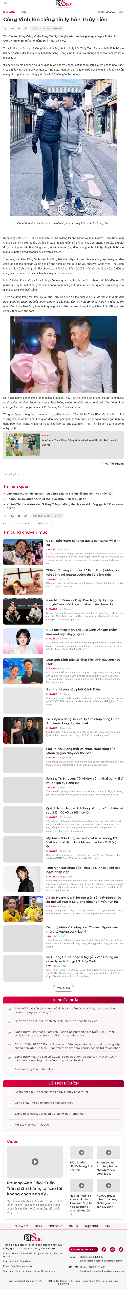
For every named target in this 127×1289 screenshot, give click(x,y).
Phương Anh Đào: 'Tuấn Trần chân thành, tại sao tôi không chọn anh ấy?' (34, 1188)
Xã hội (74, 1226)
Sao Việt (46, 435)
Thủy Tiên (43, 523)
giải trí (56, 1113)
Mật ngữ (91, 1226)
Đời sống (51, 668)
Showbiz (9, 11)
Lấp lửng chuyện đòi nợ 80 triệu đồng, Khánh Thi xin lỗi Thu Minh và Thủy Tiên (60, 493)
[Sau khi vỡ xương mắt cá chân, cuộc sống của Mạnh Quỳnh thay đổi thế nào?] (23, 760)
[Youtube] (112, 1249)
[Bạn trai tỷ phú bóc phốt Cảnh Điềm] (23, 700)
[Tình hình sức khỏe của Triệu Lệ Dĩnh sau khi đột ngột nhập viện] (23, 879)
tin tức (33, 1091)
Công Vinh (23, 523)
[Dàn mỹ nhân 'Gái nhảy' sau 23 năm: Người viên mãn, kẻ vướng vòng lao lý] (23, 938)
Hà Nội (72, 1257)
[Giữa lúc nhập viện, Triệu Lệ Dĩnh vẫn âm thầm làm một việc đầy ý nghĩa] (23, 641)
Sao (23, 11)
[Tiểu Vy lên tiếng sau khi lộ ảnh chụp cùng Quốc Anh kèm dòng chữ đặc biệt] (23, 730)
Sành (109, 1226)
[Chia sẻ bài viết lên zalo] (12, 28)
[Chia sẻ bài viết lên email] (19, 28)
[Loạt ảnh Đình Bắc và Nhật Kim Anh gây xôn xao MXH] (23, 671)
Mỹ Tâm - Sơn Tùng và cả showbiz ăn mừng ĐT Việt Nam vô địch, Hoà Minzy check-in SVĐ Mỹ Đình (81, 842)
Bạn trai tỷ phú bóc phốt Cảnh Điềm (73, 689)
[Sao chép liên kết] (25, 28)
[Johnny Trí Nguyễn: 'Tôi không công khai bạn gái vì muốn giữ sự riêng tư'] (23, 790)
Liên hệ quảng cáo (83, 1249)
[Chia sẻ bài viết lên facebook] (5, 28)
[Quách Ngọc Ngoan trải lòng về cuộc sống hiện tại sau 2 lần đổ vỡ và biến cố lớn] (23, 819)
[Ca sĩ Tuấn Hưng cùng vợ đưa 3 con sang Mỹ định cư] (23, 552)
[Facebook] (103, 1249)
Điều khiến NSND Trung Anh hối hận (81, 1166)
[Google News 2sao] (47, 28)
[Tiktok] (121, 1249)
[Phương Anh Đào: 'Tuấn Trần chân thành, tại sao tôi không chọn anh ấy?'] (35, 1162)
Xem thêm (63, 988)
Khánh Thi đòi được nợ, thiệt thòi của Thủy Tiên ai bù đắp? (46, 498)
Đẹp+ (38, 1226)
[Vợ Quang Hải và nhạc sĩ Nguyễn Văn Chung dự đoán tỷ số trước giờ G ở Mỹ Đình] (23, 968)
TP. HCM (73, 1267)
